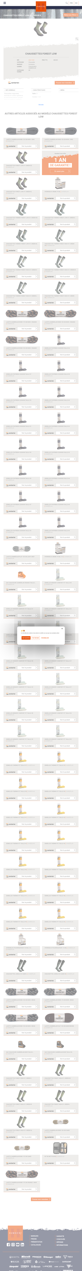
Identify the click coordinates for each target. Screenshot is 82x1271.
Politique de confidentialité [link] (28, 640)
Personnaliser (45, 638)
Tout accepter (26, 638)
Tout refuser (35, 638)
